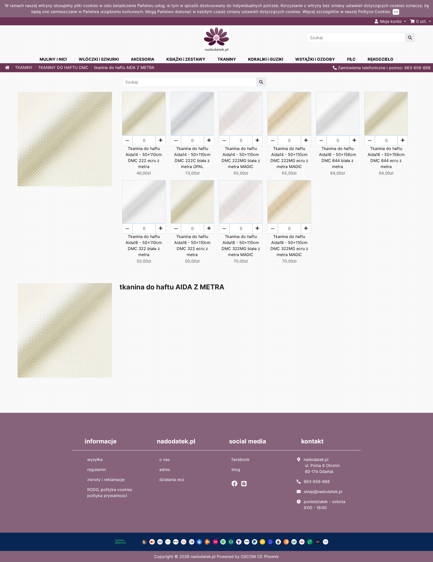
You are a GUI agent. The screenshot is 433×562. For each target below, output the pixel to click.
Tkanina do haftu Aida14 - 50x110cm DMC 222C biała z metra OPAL (192, 157)
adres (164, 469)
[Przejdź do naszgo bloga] (245, 483)
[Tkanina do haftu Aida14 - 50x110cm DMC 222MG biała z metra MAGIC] (240, 113)
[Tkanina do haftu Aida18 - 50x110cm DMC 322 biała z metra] (143, 201)
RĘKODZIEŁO (380, 59)
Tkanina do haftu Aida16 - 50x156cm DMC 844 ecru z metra (386, 157)
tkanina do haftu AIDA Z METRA (124, 67)
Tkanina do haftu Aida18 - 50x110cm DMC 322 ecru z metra (192, 245)
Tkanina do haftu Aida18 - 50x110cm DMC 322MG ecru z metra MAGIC (289, 245)
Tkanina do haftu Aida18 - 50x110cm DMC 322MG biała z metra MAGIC (241, 245)
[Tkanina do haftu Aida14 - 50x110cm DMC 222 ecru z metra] (143, 113)
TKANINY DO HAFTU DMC (63, 67)
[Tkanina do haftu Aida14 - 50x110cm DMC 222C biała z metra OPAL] (192, 113)
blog (236, 469)
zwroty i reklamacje (106, 479)
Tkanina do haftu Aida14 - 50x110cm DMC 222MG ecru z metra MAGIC (289, 157)
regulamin (96, 469)
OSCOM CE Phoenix (260, 556)
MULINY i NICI (53, 59)
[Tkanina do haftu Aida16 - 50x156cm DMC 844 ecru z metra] (386, 113)
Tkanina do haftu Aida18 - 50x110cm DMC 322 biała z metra (144, 245)
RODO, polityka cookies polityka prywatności (109, 492)
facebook (241, 459)
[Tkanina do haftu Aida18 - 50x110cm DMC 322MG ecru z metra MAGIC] (289, 201)
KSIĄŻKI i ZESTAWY (185, 59)
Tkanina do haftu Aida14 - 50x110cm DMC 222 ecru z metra (144, 157)
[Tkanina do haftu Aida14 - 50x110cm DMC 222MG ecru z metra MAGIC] (289, 113)
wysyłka (94, 459)
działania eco (171, 479)
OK (396, 12)
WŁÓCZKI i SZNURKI (99, 59)
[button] (420, 21)
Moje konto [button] (391, 21)
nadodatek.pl (203, 556)
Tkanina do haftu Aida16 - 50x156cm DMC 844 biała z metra (337, 157)
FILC (351, 59)
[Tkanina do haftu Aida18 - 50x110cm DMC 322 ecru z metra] (192, 201)
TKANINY (227, 59)
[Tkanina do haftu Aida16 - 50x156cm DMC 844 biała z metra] (337, 113)
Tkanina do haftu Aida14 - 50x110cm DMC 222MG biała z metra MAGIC (241, 157)
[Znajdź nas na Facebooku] (236, 483)
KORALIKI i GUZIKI (265, 59)
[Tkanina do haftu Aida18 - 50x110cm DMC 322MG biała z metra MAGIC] (240, 201)
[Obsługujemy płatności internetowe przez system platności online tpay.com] (216, 541)
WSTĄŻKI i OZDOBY (315, 59)
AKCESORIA (142, 59)
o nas (164, 459)
